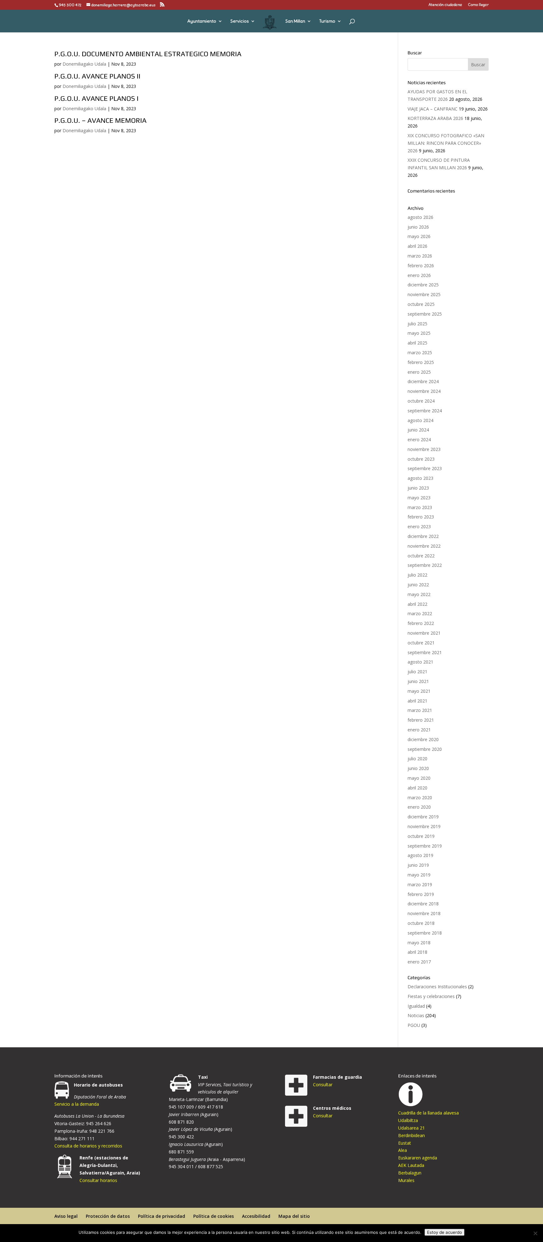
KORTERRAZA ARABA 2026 (435, 118)
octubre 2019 (421, 836)
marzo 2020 (420, 797)
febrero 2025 (421, 362)
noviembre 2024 (424, 391)
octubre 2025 (421, 304)
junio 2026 (418, 227)
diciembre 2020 (423, 739)
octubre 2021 (421, 643)
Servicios (239, 21)
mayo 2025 (419, 333)
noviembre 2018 (424, 913)
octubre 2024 (421, 401)
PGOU (414, 1025)
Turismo (327, 21)
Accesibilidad (256, 1216)
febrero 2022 (421, 623)
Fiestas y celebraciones (431, 996)
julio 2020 (417, 759)
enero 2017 (419, 962)
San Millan (295, 21)
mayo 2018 (419, 943)
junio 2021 (418, 681)
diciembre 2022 (423, 536)
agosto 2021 (420, 662)
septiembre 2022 (425, 565)
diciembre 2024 (423, 381)
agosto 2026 (420, 217)
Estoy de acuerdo (444, 1232)
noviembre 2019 (424, 826)
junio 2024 (418, 430)
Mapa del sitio (294, 1216)
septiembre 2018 (425, 933)
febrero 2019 (421, 894)
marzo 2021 (420, 710)
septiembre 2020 (425, 749)
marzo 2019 (420, 884)
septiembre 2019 (425, 846)
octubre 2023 (421, 459)
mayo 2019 (419, 875)
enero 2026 (419, 275)
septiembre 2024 (425, 411)
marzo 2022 (420, 613)
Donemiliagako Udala (84, 64)
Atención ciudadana (445, 5)
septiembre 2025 (425, 314)
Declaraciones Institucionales (437, 987)
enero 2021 (419, 730)
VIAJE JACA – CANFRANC (433, 109)
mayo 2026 (419, 236)
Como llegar (478, 5)
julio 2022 (417, 575)
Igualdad (416, 1006)
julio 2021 (417, 672)
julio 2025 (417, 324)
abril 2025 (417, 343)
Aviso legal (66, 1216)
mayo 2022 (419, 594)
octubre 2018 (421, 923)
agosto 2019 (420, 855)
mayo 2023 (419, 498)
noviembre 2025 (424, 294)
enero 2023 (419, 526)
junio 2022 (418, 585)
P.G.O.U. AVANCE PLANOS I (96, 98)
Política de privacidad (161, 1216)
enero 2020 (419, 807)
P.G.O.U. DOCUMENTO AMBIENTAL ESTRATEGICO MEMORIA (147, 54)
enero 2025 (419, 372)
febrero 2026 (421, 265)
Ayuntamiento (201, 21)
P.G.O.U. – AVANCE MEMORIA (100, 120)
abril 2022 (417, 604)
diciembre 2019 (423, 817)
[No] (535, 1233)
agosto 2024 (420, 420)
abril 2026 (417, 246)
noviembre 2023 (424, 449)
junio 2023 (418, 488)
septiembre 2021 (425, 652)
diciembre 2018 (423, 904)
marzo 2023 (420, 507)
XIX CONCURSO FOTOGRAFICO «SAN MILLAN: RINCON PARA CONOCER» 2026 (446, 143)
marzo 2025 (420, 352)
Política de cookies (213, 1216)
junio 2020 (418, 768)
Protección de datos (108, 1216)
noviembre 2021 (424, 633)
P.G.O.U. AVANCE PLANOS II (97, 76)
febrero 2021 (421, 720)
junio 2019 (418, 865)
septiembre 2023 (425, 468)
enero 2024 (419, 439)
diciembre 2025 (423, 285)
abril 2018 (417, 952)
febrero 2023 (421, 517)
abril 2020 (417, 788)
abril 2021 (417, 701)
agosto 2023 (420, 478)
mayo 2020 (419, 778)
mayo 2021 (419, 691)
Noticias (416, 1015)
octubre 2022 (421, 556)
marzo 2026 (420, 256)
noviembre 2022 (424, 546)
